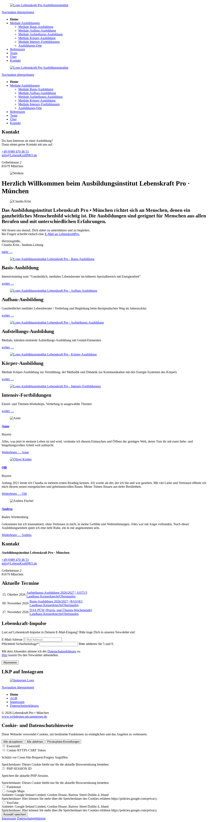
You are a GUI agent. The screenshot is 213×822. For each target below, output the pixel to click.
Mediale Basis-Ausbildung (35, 27)
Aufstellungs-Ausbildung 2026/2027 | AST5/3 (56, 592)
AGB (13, 698)
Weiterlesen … (15, 452)
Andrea (7, 509)
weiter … (8, 283)
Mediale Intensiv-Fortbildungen (39, 42)
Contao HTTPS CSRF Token (26, 750)
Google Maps (16, 791)
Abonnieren (10, 662)
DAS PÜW (61, 610)
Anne (5, 426)
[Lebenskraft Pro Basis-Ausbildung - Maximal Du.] (52, 259)
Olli (4, 467)
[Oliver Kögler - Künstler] (21, 459)
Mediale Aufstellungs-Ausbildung (40, 34)
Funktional (14, 787)
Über (13, 57)
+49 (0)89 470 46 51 (15, 151)
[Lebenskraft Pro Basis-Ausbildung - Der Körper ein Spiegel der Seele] (53, 354)
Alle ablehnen (35, 741)
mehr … (7, 252)
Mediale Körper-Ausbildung (37, 38)
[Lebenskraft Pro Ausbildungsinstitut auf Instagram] (22, 680)
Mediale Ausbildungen (25, 23)
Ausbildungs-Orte (30, 45)
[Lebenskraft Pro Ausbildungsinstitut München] (39, 5)
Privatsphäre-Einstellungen (63, 741)
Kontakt (15, 60)
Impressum (17, 702)
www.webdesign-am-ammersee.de (24, 716)
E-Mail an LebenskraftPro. (62, 234)
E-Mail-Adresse (12, 639)
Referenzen (17, 49)
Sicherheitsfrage (20, 644)
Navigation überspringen (18, 12)
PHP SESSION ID (19, 768)
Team (13, 53)
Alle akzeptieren (13, 741)
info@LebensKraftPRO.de (19, 155)
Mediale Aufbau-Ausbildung (37, 30)
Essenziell (13, 746)
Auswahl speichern (14, 814)
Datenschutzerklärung (61, 651)
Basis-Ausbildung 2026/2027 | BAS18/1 (56, 601)
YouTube (12, 803)
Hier (4, 655)
